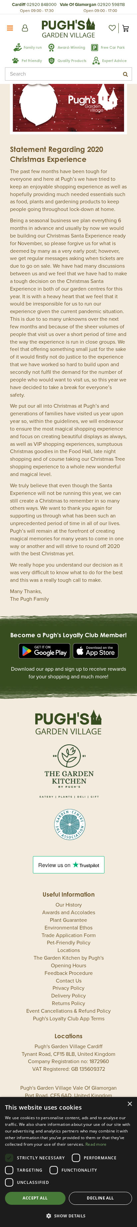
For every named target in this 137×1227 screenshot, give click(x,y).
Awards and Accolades (68, 912)
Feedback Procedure (69, 973)
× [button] (129, 1104)
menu (10, 28)
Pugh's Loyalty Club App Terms (68, 1018)
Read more (96, 1144)
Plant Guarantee (68, 920)
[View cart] (125, 28)
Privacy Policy (68, 988)
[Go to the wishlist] (112, 28)
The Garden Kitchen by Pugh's (69, 958)
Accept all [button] (35, 1198)
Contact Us (68, 981)
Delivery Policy (68, 995)
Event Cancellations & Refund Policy (68, 1011)
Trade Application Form (69, 935)
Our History (69, 905)
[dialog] (68, 1162)
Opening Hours (68, 965)
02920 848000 (42, 4)
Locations (69, 950)
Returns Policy (68, 1003)
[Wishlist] (112, 28)
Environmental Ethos (68, 927)
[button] (68, 1215)
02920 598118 (111, 4)
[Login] (25, 28)
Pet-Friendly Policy (68, 942)
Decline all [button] (100, 1198)
